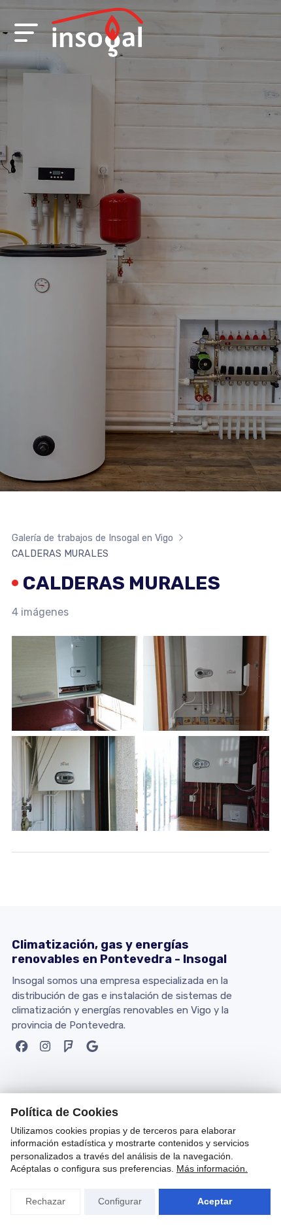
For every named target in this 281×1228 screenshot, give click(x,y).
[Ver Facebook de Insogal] (23, 1049)
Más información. (212, 1168)
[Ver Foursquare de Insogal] (70, 1049)
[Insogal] (97, 32)
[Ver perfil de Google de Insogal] (94, 1049)
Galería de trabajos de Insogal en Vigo (92, 538)
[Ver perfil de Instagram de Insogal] (47, 1049)
